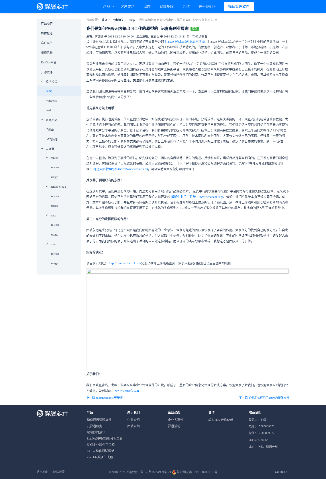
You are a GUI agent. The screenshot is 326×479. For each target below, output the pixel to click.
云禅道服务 (94, 426)
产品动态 (47, 23)
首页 (104, 20)
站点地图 (42, 471)
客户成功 (127, 6)
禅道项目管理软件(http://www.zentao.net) (120, 169)
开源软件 (47, 72)
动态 (147, 6)
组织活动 (47, 52)
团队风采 (51, 120)
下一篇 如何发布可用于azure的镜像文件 (264, 397)
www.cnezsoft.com (127, 390)
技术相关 (118, 20)
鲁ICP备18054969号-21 (155, 472)
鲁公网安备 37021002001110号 (197, 472)
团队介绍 (133, 426)
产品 (107, 6)
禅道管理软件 (238, 6)
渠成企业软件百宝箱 (101, 444)
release (55, 167)
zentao (55, 157)
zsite (53, 215)
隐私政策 (59, 471)
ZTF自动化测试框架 (100, 451)
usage (54, 177)
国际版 (50, 149)
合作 (186, 6)
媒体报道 (47, 33)
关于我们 (206, 6)
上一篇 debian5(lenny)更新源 (104, 397)
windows (51, 100)
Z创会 (50, 129)
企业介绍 (133, 420)
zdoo (54, 244)
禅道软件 (132, 472)
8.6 (281, 472)
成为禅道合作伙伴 (220, 420)
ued (48, 110)
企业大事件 (175, 420)
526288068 (261, 440)
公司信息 (52, 139)
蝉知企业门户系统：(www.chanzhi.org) (197, 196)
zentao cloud (58, 186)
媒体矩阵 (166, 6)
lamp (132, 20)
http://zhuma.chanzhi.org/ (125, 263)
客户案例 (47, 43)
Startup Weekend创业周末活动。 (186, 41)
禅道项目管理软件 (99, 420)
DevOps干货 (48, 62)
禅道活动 (174, 426)
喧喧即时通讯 (96, 432)
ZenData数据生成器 (100, 457)
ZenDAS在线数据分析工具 (105, 438)
